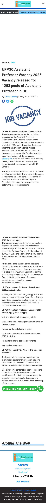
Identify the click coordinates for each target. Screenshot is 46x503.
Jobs (12, 62)
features (33, 494)
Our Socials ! (23, 481)
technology (18, 494)
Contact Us (7, 496)
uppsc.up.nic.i (7, 159)
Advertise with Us (8, 494)
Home (4, 62)
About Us (23, 464)
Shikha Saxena (11, 97)
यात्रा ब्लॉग (27, 494)
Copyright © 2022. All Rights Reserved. (23, 490)
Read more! (23, 472)
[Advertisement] (23, 38)
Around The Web (16, 443)
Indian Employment (23, 469)
